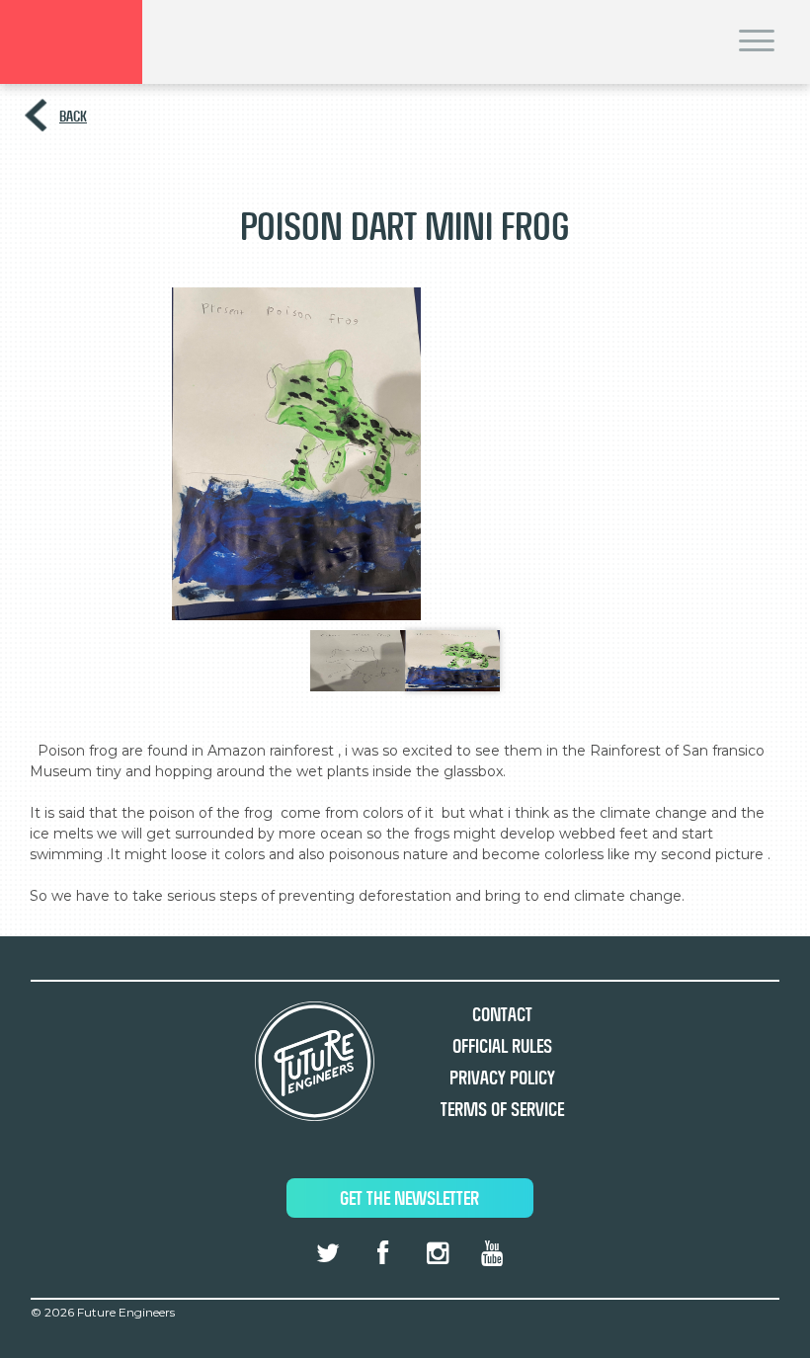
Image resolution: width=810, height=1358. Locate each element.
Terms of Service (502, 1109)
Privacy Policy (502, 1078)
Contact (502, 1014)
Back (73, 116)
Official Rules (502, 1046)
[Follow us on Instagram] (436, 1253)
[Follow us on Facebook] (382, 1253)
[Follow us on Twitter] (328, 1253)
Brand (71, 42)
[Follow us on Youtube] (492, 1253)
